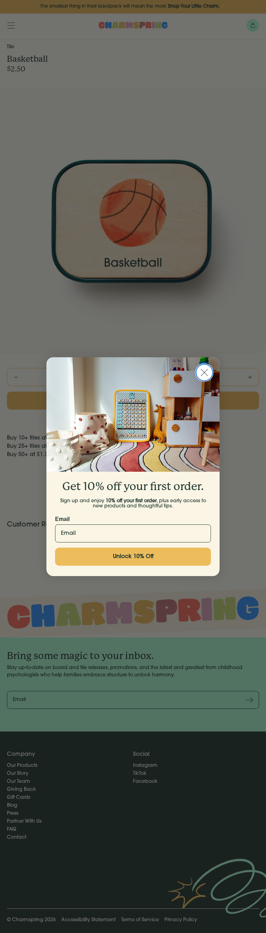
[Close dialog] (204, 372)
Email (62, 519)
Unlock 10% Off (133, 556)
